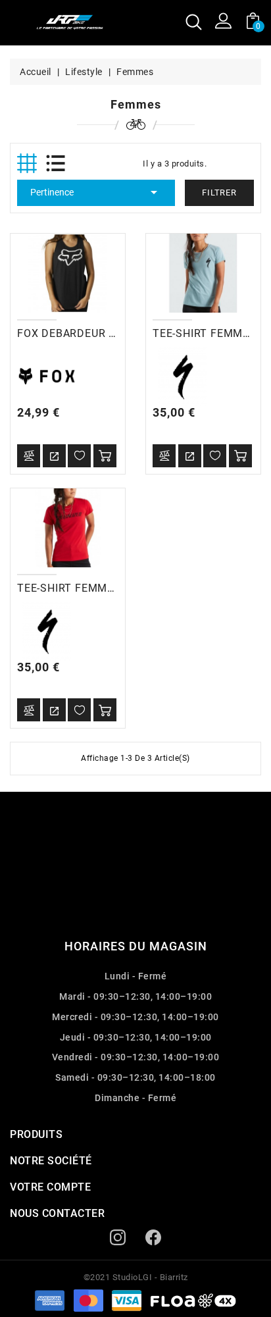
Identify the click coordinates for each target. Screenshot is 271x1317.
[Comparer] (28, 455)
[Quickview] (54, 455)
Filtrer (219, 192)
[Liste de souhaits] (79, 455)
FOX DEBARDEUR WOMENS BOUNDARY (118, 333)
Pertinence (96, 192)
